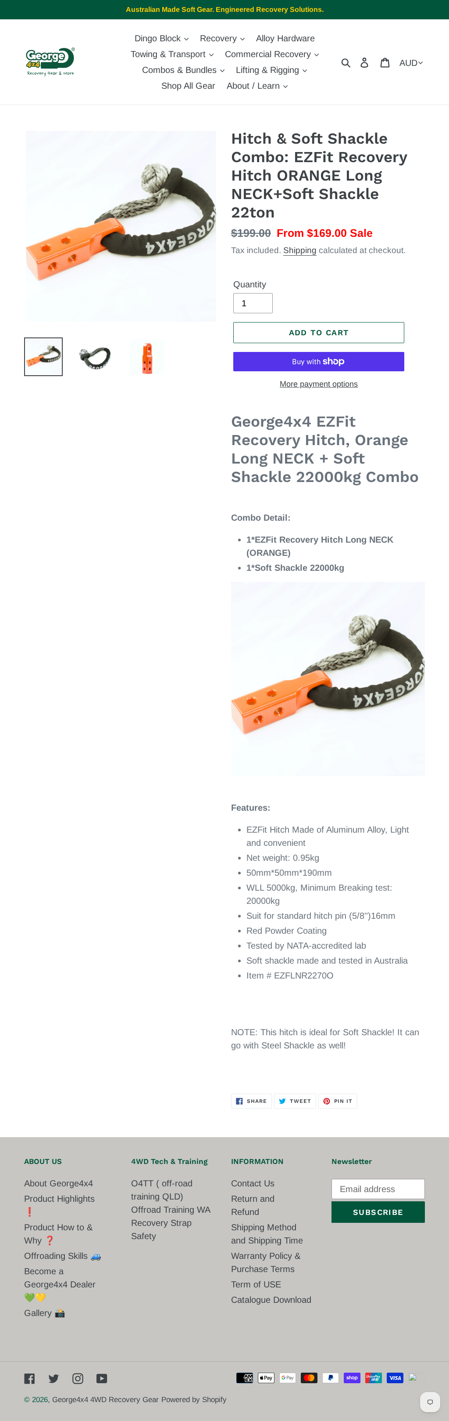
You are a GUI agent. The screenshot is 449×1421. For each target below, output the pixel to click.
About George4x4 (58, 1183)
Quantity (249, 284)
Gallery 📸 (44, 1313)
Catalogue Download (271, 1300)
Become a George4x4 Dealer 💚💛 (60, 1284)
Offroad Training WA (170, 1209)
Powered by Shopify (194, 1400)
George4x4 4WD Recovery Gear (105, 1400)
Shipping (300, 250)
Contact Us (252, 1183)
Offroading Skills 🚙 (62, 1256)
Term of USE (256, 1284)
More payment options (319, 384)
